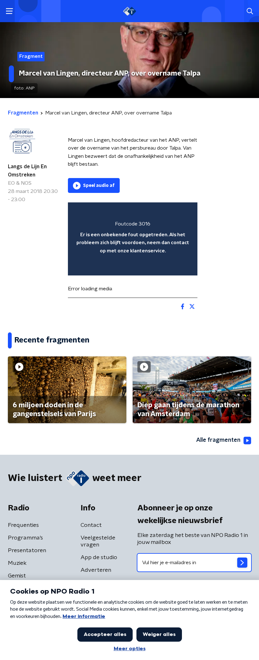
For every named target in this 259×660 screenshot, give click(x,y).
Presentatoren (27, 550)
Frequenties (23, 525)
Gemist (17, 576)
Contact (91, 525)
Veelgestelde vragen (98, 541)
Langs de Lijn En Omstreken (27, 170)
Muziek (17, 563)
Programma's (25, 538)
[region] (132, 238)
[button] (9, 11)
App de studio (99, 557)
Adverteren (96, 570)
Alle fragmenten (218, 440)
